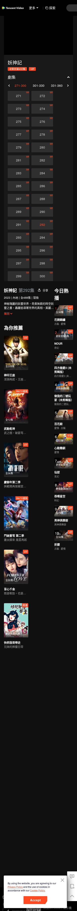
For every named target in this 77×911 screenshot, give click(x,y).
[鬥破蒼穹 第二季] (16, 513)
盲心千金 (9, 589)
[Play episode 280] (42, 147)
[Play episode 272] (42, 96)
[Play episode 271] (18, 96)
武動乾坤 (9, 428)
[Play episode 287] (18, 199)
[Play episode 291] (18, 225)
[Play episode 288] (42, 199)
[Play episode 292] (42, 225)
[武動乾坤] (16, 406)
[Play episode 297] (18, 263)
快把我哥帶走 (12, 642)
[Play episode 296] (42, 250)
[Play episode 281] (18, 160)
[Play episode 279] (18, 147)
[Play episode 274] (42, 109)
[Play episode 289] (18, 212)
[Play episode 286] (42, 186)
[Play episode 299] (18, 276)
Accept (35, 900)
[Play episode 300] (42, 276)
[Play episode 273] (18, 109)
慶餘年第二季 (12, 482)
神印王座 (9, 375)
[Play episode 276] (42, 122)
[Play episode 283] (18, 173)
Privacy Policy (15, 886)
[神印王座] (16, 353)
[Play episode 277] (18, 134)
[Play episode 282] (42, 160)
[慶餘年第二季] (16, 460)
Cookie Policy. (37, 890)
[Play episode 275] (18, 122)
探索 (52, 8)
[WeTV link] (13, 8)
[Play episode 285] (18, 186)
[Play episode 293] (18, 237)
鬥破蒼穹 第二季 (14, 535)
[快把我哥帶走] (16, 620)
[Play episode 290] (42, 212)
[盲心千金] (16, 567)
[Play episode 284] (42, 173)
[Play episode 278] (42, 134)
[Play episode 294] (42, 237)
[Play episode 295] (18, 250)
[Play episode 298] (42, 263)
